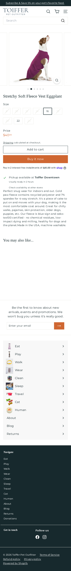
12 (28, 111)
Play (6, 463)
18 (59, 111)
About (7, 503)
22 (18, 120)
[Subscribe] (59, 325)
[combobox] (35, 20)
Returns (8, 513)
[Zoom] (56, 80)
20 (9, 121)
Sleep (7, 483)
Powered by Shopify (15, 563)
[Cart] (57, 11)
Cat (6, 493)
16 (47, 111)
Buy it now (35, 159)
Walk (7, 468)
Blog (6, 508)
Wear (7, 473)
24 (30, 121)
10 (18, 111)
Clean (7, 478)
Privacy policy (32, 559)
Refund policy (11, 559)
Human (8, 498)
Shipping (8, 142)
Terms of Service (50, 554)
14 (38, 111)
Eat (6, 458)
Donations (10, 518)
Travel (7, 488)
